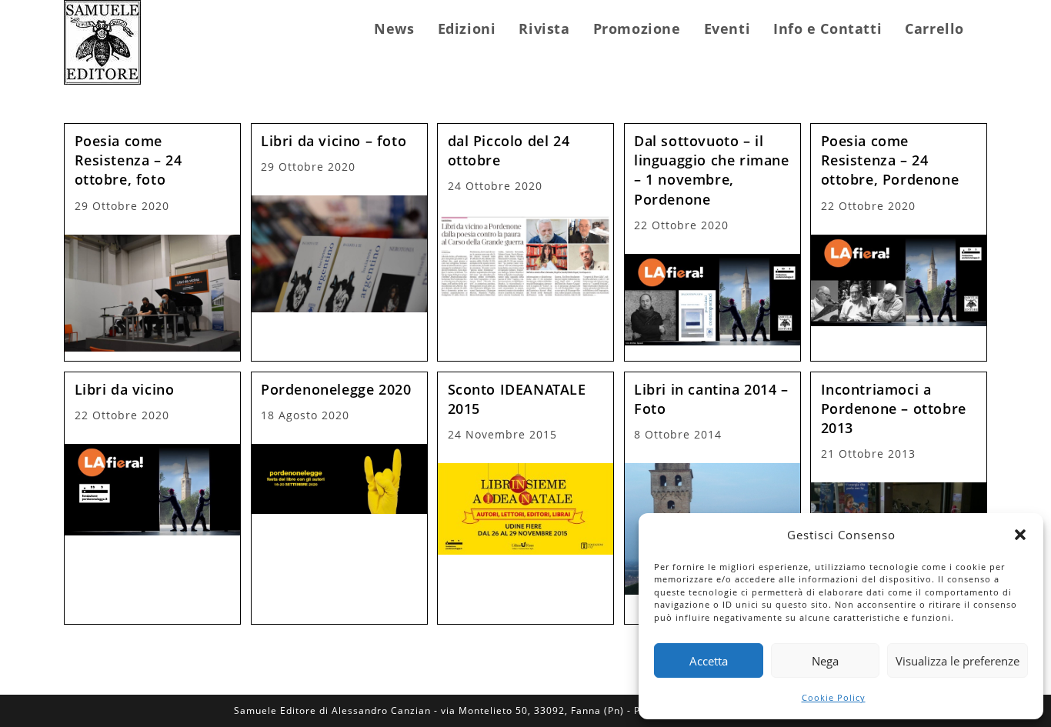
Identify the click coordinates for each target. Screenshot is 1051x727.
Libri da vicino (125, 389)
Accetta (708, 661)
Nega (825, 661)
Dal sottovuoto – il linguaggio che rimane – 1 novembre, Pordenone (711, 170)
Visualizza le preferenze (957, 661)
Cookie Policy (834, 697)
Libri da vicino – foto (333, 141)
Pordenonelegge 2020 (336, 389)
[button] (1020, 534)
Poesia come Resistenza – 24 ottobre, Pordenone (890, 160)
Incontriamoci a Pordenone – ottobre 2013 (893, 408)
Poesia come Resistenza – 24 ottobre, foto (128, 160)
